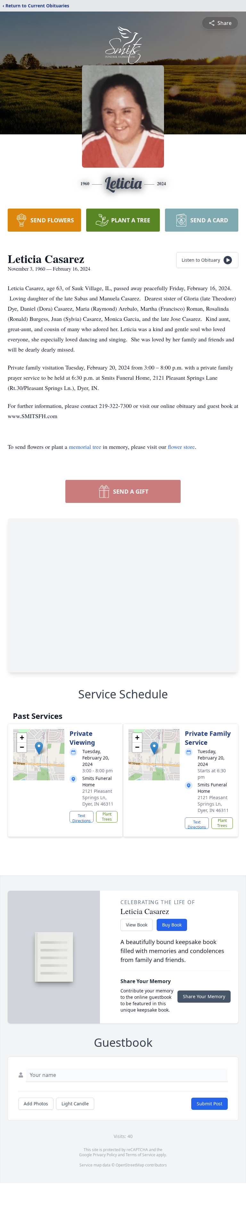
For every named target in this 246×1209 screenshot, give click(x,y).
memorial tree (85, 446)
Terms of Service (140, 1154)
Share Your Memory (204, 996)
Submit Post (209, 1104)
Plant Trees (107, 816)
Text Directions (81, 818)
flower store (181, 446)
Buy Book (172, 925)
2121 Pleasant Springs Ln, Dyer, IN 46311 (97, 797)
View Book (136, 925)
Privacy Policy (105, 1154)
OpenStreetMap (130, 1165)
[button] (39, 748)
